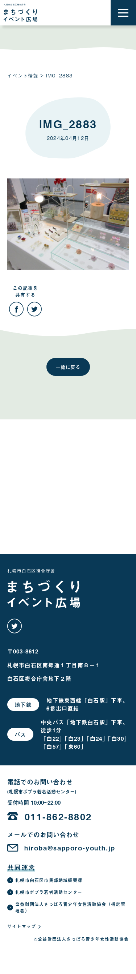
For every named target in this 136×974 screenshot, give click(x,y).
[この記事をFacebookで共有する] (16, 309)
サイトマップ (21, 926)
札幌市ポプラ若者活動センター (48, 892)
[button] (123, 12)
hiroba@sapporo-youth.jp (69, 848)
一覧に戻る (68, 366)
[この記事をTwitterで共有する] (34, 309)
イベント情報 (22, 75)
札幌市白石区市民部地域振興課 (48, 880)
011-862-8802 (58, 816)
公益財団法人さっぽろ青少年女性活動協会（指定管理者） (70, 907)
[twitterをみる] (14, 626)
